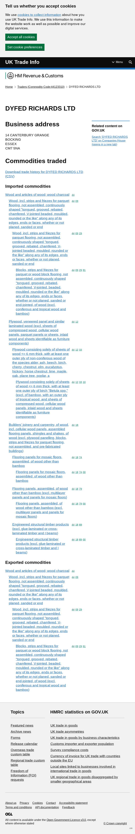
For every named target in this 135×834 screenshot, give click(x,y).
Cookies (37, 802)
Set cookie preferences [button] (24, 47)
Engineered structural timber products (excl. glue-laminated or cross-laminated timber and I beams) (40, 529)
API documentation (47, 807)
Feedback (68, 807)
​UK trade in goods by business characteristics (85, 738)
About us (10, 802)
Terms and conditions (18, 807)
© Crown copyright (115, 823)
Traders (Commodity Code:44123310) (41, 86)
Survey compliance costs (69, 750)
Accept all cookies (21, 37)
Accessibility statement (73, 802)
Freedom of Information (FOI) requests (23, 775)
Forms (15, 738)
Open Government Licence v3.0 (66, 819)
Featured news (22, 725)
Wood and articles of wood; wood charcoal (37, 194)
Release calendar (24, 744)
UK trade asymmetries (67, 731)
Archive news (21, 731)
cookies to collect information (39, 15)
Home (9, 86)
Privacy (24, 802)
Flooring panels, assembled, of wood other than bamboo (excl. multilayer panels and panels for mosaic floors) (40, 493)
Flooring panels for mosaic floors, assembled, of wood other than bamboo (37, 461)
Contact (51, 802)
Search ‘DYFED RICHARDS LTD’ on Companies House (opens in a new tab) (110, 140)
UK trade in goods (64, 725)
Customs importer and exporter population (82, 744)
